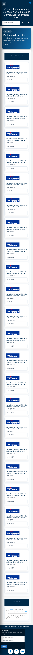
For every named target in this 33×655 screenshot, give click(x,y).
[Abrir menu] (4, 4)
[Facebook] (10, 651)
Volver (7, 44)
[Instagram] (16, 651)
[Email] (22, 651)
